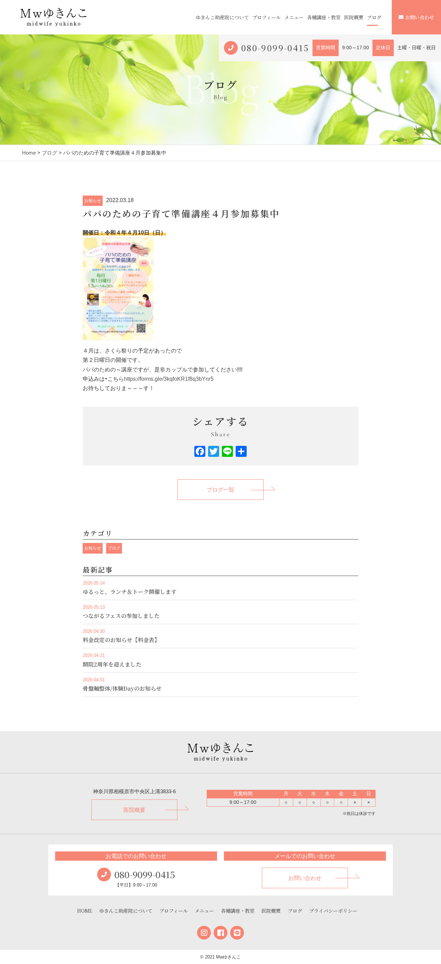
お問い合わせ (419, 17)
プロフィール (266, 17)
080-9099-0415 (275, 48)
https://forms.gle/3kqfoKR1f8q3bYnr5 (169, 379)
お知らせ (92, 200)
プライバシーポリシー (333, 910)
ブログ (374, 17)
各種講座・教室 (324, 17)
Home (29, 153)
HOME (84, 910)
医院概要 (353, 17)
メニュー (294, 17)
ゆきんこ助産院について (222, 17)
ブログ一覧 (220, 490)
